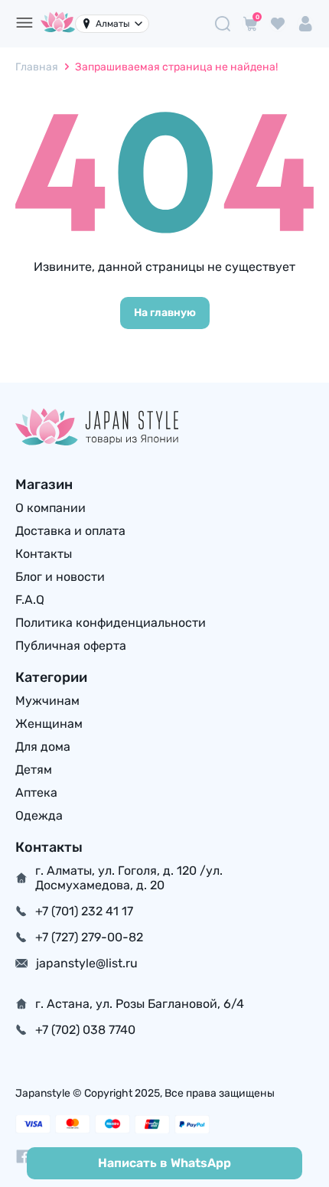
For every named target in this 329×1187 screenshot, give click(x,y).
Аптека (36, 792)
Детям (33, 769)
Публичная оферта (70, 645)
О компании (50, 508)
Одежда (39, 815)
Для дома (42, 746)
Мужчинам (47, 700)
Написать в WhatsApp (164, 1163)
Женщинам (49, 723)
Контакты (43, 553)
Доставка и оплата (70, 530)
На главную (165, 312)
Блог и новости (60, 576)
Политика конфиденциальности (110, 622)
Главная (36, 66)
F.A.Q (29, 599)
